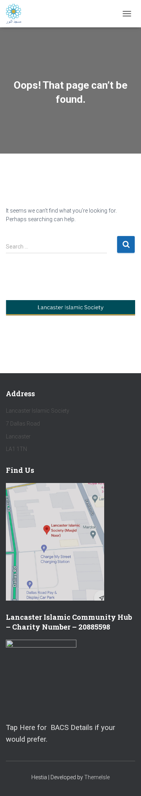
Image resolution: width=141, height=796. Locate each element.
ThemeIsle (97, 777)
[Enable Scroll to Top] (126, 780)
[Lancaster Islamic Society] (16, 13)
